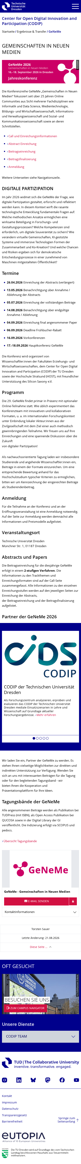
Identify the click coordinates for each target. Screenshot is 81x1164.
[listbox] (40, 687)
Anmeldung (16, 167)
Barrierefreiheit (12, 1122)
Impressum (9, 1102)
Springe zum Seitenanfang (66, 1120)
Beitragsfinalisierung (22, 159)
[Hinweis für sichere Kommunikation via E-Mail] (73, 901)
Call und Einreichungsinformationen (32, 136)
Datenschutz (10, 1109)
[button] (34, 739)
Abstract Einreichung (22, 144)
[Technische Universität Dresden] (13, 6)
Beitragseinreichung (21, 151)
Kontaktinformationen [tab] (20, 912)
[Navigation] (75, 6)
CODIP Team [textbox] (16, 1036)
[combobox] (40, 1037)
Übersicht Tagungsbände (20, 841)
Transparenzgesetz (14, 1115)
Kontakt (7, 1096)
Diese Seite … (38, 947)
